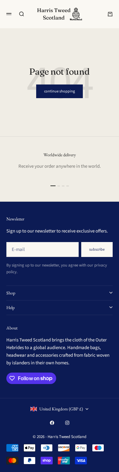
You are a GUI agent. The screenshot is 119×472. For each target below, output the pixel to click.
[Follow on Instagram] (67, 422)
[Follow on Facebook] (52, 422)
